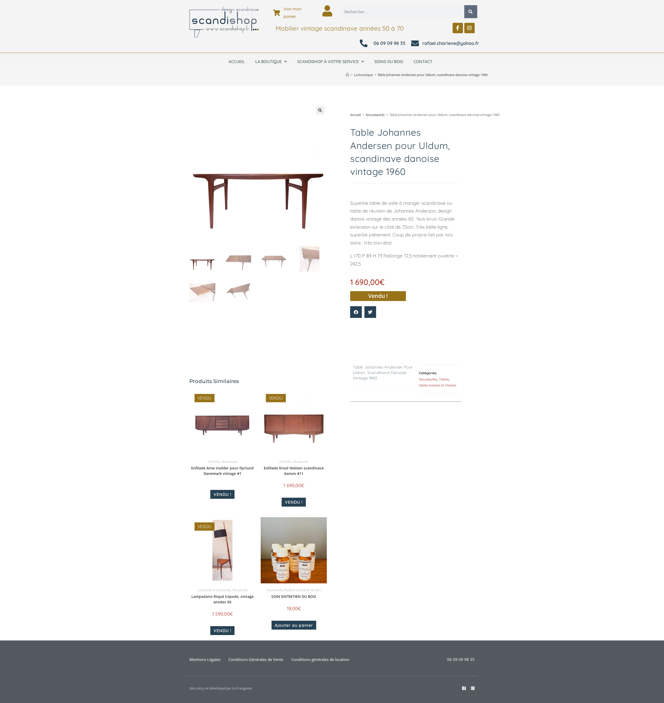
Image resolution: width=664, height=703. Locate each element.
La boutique (268, 61)
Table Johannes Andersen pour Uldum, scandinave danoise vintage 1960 (433, 74)
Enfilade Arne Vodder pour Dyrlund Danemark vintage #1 (222, 471)
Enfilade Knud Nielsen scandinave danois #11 (294, 471)
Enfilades (214, 461)
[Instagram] (469, 28)
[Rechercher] (470, 11)
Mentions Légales (204, 659)
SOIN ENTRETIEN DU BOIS (293, 596)
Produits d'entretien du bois (302, 590)
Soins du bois (388, 61)
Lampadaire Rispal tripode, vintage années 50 (222, 599)
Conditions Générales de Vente (256, 659)
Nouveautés (375, 114)
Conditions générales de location (320, 659)
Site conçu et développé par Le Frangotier (220, 688)
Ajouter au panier (294, 625)
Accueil (237, 61)
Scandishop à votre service (328, 61)
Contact (422, 61)
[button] (320, 110)
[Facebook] (458, 28)
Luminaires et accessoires (214, 590)
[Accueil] (347, 74)
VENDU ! (222, 494)
